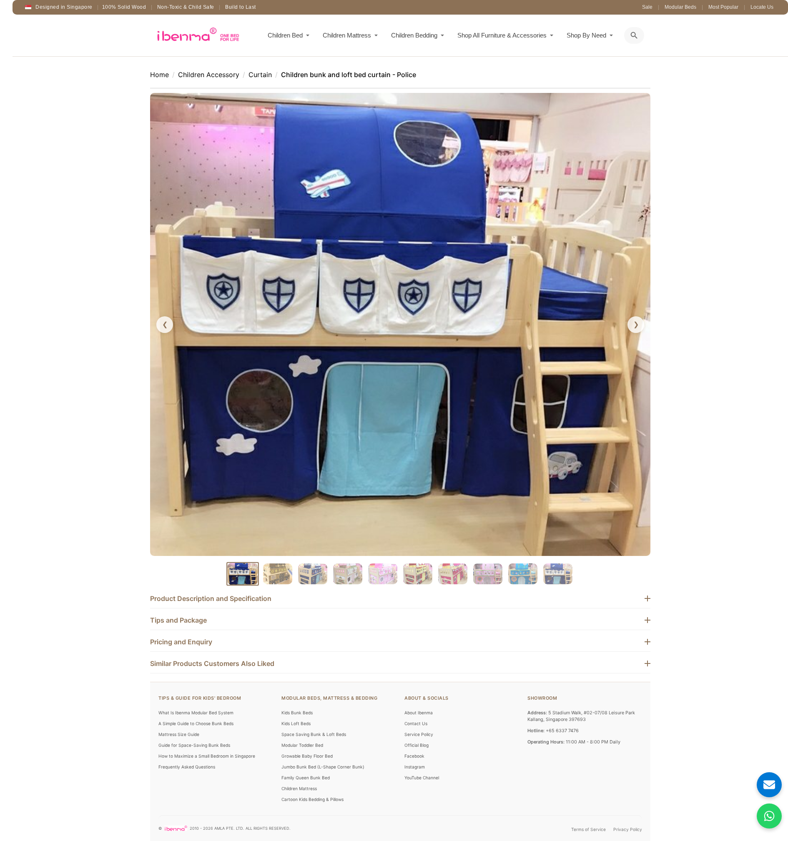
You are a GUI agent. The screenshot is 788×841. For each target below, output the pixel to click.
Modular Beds (680, 7)
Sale (647, 7)
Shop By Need (586, 35)
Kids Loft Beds (296, 723)
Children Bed (285, 35)
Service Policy (418, 734)
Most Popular (723, 7)
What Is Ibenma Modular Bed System (195, 712)
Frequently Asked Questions (186, 766)
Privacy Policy (627, 829)
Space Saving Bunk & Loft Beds (313, 734)
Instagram (414, 766)
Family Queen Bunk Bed (305, 777)
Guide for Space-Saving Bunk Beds (194, 745)
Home (159, 74)
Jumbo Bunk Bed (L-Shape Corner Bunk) (322, 766)
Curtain (260, 74)
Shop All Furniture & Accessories (502, 35)
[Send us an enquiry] (769, 784)
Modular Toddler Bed (302, 745)
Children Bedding (414, 35)
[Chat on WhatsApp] (769, 815)
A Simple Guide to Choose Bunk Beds (195, 723)
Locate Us (761, 7)
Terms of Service (588, 829)
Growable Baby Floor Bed (307, 755)
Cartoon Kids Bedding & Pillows (312, 799)
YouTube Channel (421, 777)
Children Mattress (347, 35)
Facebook (414, 755)
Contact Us (415, 723)
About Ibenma (418, 712)
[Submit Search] (634, 35)
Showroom (542, 698)
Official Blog (416, 745)
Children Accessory (208, 74)
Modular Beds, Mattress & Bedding (329, 698)
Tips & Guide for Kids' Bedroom (199, 698)
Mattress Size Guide (178, 734)
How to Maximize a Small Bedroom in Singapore (206, 755)
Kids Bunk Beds (297, 712)
